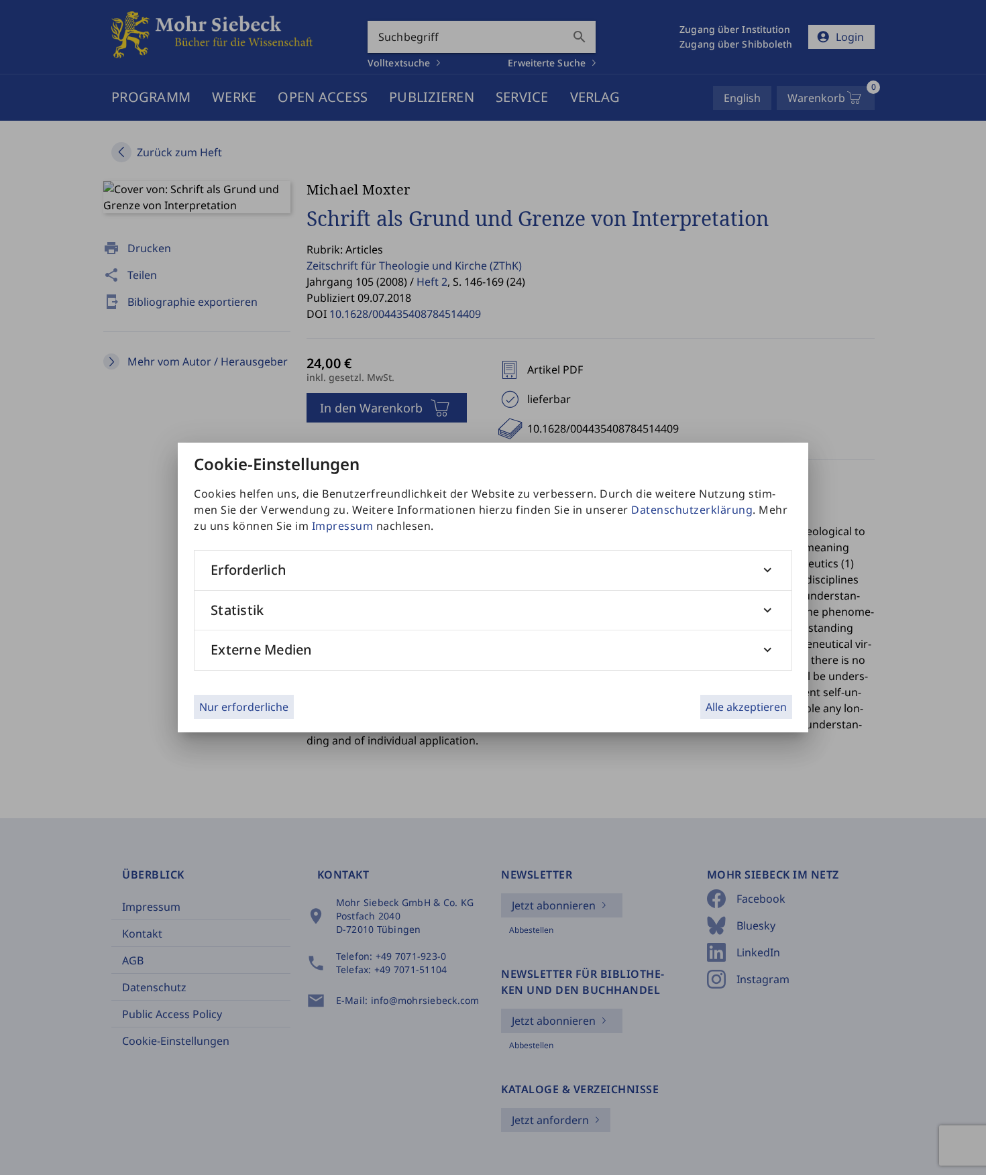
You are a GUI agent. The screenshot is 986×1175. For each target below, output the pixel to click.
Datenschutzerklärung (692, 509)
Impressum (343, 525)
